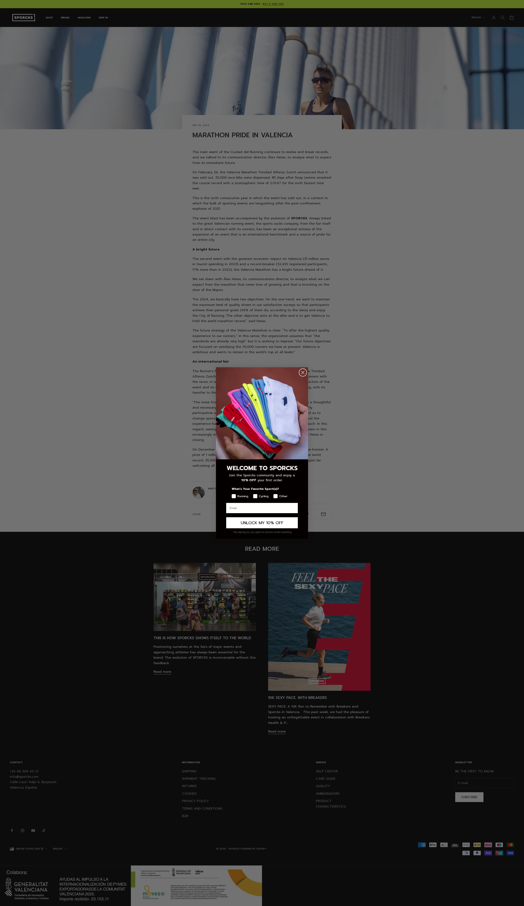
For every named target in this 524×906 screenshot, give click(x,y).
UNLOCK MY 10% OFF (262, 523)
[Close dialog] (302, 372)
